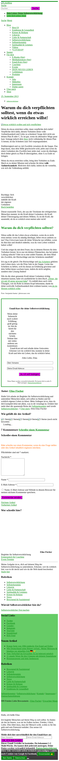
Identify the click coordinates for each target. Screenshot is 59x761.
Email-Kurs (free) (19, 62)
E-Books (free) (18, 57)
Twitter (10, 621)
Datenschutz (20, 758)
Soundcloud (12, 633)
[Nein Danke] (28, 758)
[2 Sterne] (14, 419)
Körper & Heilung (20, 32)
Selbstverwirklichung (21, 40)
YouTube (11, 630)
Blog (9, 25)
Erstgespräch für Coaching (12, 557)
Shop (9, 91)
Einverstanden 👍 (46, 754)
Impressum (17, 84)
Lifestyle (16, 35)
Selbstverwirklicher (9, 409)
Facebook (11, 623)
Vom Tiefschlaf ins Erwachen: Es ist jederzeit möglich (30, 653)
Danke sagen (17, 87)
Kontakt (10, 77)
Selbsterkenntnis (19, 42)
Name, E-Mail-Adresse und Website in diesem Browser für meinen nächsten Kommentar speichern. (28, 491)
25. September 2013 (10, 96)
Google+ (10, 626)
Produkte (16, 74)
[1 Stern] (5, 419)
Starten (10, 52)
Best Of (15, 27)
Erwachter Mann (50, 701)
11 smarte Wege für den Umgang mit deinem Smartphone (31, 656)
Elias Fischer (16, 391)
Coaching (16, 64)
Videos (15, 47)
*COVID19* (18, 50)
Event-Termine (7, 559)
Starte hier (5, 572)
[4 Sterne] (32, 419)
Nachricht (6, 457)
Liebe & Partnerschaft (21, 37)
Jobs (14, 79)
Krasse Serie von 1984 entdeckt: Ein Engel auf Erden (30, 646)
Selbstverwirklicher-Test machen (15, 610)
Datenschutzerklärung (35, 383)
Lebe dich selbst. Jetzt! (16, 16)
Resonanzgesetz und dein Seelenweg (23, 658)
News (9, 597)
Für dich (10, 55)
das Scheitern (44, 262)
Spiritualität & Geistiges (22, 45)
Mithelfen (16, 82)
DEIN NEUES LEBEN (22, 69)
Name (4, 479)
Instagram (11, 628)
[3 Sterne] (23, 419)
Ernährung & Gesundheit (23, 30)
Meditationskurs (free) (21, 59)
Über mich (11, 89)
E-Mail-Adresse (8, 485)
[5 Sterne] (42, 419)
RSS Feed (11, 635)
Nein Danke (7, 758)
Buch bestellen (7, 207)
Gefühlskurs (17, 72)
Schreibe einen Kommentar (34, 429)
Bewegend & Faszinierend (18, 599)
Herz (26, 139)
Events (15, 67)
